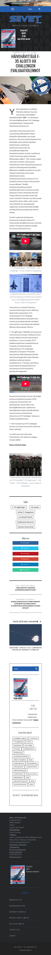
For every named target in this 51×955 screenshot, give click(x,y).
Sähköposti (25, 569)
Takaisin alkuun (24, 950)
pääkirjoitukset (18, 777)
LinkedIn (25, 564)
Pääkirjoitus (15, 900)
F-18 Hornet (33, 738)
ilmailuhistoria (18, 752)
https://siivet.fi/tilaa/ (17, 445)
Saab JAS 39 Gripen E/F (21, 781)
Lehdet (12, 935)
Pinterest (26, 553)
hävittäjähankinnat (29, 749)
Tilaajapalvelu (14, 847)
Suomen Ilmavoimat (26, 527)
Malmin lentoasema (20, 770)
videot (31, 784)
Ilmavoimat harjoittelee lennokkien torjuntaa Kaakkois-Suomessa (25, 649)
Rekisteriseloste (15, 857)
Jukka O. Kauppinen (25, 512)
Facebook (26, 543)
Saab (27, 777)
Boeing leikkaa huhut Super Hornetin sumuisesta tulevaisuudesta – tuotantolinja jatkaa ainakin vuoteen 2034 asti (25, 603)
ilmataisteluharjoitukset (21, 756)
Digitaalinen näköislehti (18, 845)
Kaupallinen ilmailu (19, 917)
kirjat (30, 760)
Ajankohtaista (19, 52)
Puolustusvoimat (31, 774)
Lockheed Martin (25, 517)
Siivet (32, 781)
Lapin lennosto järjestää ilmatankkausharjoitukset (25, 587)
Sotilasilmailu (16, 923)
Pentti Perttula (18, 774)
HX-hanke (35, 507)
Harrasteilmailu (17, 911)
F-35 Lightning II (19, 507)
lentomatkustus (32, 763)
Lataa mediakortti (15, 852)
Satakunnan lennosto (25, 522)
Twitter (26, 548)
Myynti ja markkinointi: (17, 850)
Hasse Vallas (28, 745)
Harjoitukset (18, 745)
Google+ (26, 559)
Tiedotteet (14, 929)
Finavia (29, 742)
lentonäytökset (18, 767)
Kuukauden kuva (19, 763)
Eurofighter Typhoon (20, 738)
